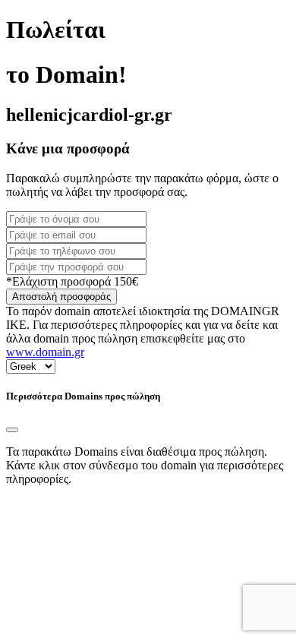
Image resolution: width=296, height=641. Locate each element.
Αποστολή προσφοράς (61, 296)
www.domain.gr (45, 352)
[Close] (12, 430)
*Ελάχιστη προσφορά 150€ (72, 281)
